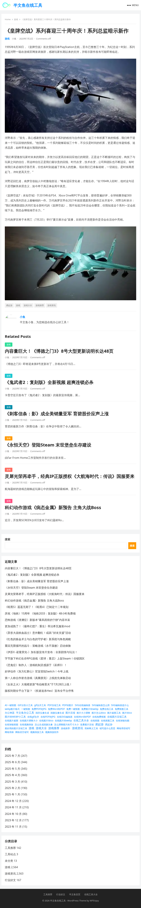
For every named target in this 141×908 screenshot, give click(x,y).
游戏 (16, 19)
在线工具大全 (81, 720)
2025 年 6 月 (12, 762)
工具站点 (10, 854)
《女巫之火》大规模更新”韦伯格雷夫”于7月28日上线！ (38, 684)
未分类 (9, 861)
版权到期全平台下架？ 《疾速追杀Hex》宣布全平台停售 (39, 691)
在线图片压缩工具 (117, 716)
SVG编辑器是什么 (120, 705)
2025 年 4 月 (12, 775)
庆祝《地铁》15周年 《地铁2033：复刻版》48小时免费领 (40, 613)
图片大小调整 (83, 712)
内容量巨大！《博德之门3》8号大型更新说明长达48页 (59, 351)
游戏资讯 (51, 305)
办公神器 (9, 712)
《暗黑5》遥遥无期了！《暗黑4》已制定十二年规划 (36, 607)
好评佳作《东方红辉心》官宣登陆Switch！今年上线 (36, 671)
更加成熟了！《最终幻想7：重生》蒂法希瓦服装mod (37, 626)
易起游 (9, 305)
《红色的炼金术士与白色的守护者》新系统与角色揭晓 (38, 639)
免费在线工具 (106, 709)
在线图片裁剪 (11, 720)
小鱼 (14, 38)
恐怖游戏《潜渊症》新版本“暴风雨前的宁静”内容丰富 (37, 620)
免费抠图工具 (121, 709)
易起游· (109, 724)
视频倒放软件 (52, 732)
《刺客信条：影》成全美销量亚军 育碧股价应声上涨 (57, 414)
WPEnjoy (94, 900)
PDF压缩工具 (54, 705)
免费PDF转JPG (39, 709)
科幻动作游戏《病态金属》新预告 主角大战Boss (53, 507)
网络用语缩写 (123, 728)
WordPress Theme (76, 900)
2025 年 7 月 (12, 756)
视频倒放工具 (37, 732)
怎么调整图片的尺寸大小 (66, 724)
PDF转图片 (67, 705)
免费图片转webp (89, 709)
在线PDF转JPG (48, 716)
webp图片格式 (12, 709)
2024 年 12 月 (13, 801)
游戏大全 (28, 305)
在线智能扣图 (122, 720)
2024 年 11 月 (13, 807)
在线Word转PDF (82, 716)
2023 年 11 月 (13, 826)
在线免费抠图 (99, 716)
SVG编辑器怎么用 (101, 705)
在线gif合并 (33, 716)
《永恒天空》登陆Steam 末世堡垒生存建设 (48, 445)
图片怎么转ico (99, 712)
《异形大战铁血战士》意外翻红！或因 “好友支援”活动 (38, 633)
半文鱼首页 (74, 894)
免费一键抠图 (73, 709)
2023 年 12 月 (13, 820)
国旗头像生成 (57, 712)
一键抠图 (25, 709)
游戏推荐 (40, 305)
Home (8, 19)
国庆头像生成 (42, 712)
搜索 (7, 539)
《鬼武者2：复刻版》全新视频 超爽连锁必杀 (49, 382)
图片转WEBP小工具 (15, 716)
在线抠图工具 (107, 720)
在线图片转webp (63, 720)
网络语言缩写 (22, 732)
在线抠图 (94, 720)
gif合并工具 (40, 705)
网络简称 (9, 732)
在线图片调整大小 (29, 720)
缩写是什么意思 (107, 728)
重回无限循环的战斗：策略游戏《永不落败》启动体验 (38, 646)
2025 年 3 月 (12, 781)
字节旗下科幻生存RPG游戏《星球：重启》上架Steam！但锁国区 (45, 658)
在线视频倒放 (26, 724)
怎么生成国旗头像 (44, 724)
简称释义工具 (91, 728)
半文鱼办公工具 (25, 712)
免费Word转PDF (56, 709)
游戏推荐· (65, 728)
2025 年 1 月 (12, 794)
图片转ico (127, 712)
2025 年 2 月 (12, 788)
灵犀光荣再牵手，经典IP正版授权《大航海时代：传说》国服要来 (69, 476)
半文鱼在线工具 (27, 5)
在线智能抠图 (11, 724)
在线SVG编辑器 (64, 716)
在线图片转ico (46, 720)
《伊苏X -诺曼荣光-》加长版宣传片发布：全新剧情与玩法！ (41, 652)
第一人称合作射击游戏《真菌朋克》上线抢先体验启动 (38, 678)
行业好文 (10, 880)
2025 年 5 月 (12, 769)
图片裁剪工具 (114, 712)
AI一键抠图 (10, 705)
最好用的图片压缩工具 (16, 728)
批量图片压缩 (87, 724)
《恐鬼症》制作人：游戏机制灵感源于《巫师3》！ (36, 665)
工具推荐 (10, 848)
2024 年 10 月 (13, 814)
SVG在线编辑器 (82, 705)
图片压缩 (70, 712)
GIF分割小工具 (25, 705)
